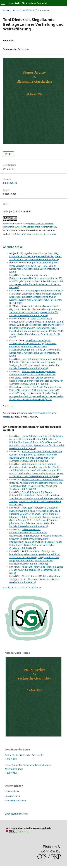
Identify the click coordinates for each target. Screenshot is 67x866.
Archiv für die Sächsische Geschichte (24, 755)
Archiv (16, 10)
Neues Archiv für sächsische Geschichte (28, 3)
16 (32, 587)
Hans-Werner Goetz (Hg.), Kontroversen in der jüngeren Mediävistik (34, 255)
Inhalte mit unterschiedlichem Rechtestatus (35, 234)
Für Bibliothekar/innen (15, 800)
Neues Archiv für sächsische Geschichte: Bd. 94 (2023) (35, 258)
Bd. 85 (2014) (28, 10)
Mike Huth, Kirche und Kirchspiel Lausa (42, 566)
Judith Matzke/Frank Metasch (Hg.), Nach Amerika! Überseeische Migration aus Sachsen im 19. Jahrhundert (35, 309)
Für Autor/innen (12, 795)
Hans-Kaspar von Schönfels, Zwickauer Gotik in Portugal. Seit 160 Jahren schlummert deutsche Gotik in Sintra (35, 454)
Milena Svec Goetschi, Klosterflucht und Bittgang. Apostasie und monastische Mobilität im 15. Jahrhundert (36, 482)
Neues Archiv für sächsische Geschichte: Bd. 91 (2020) (33, 487)
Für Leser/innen (12, 791)
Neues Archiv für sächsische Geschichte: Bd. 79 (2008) (36, 475)
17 (35, 587)
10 (13, 587)
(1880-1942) (11, 772)
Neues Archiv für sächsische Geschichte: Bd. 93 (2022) (31, 459)
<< (4, 587)
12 (19, 587)
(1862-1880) (11, 758)
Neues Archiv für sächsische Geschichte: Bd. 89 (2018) (33, 581)
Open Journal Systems (16, 813)
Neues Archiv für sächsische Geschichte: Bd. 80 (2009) (31, 546)
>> (12, 405)
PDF (9, 153)
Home (6, 10)
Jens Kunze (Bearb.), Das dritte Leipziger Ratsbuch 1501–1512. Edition (33, 264)
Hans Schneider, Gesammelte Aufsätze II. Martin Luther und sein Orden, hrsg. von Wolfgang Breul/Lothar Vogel (35, 362)
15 (28, 587)
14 (25, 587)
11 (16, 587)
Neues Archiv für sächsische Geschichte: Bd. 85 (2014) (31, 525)
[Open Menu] (3, 3)
